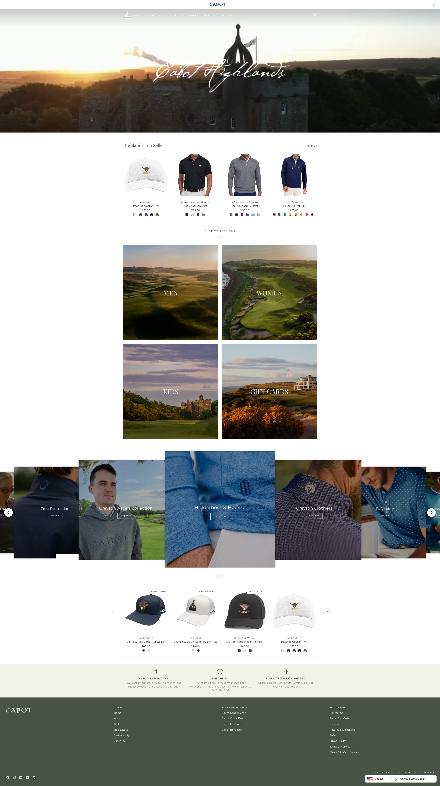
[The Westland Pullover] (245, 175)
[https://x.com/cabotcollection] (33, 777)
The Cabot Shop (384, 773)
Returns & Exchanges (342, 730)
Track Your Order (339, 718)
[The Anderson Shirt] (195, 175)
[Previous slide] (8, 512)
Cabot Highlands (231, 724)
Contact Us (336, 713)
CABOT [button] (118, 708)
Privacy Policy (338, 741)
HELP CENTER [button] (337, 708)
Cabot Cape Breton (234, 713)
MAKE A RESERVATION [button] (234, 708)
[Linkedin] (20, 777)
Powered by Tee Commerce (418, 773)
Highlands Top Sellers (145, 145)
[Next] (327, 611)
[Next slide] (431, 512)
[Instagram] (14, 777)
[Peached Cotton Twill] (146, 175)
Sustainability (122, 735)
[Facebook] (7, 777)
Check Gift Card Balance (344, 752)
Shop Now (54, 515)
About (118, 718)
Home (117, 713)
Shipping (334, 724)
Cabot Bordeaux (232, 730)
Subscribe (120, 741)
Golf (116, 724)
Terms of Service (339, 746)
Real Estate (121, 730)
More (310, 146)
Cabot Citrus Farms (234, 718)
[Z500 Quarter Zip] (294, 175)
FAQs (332, 735)
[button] (137, 15)
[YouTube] (27, 777)
